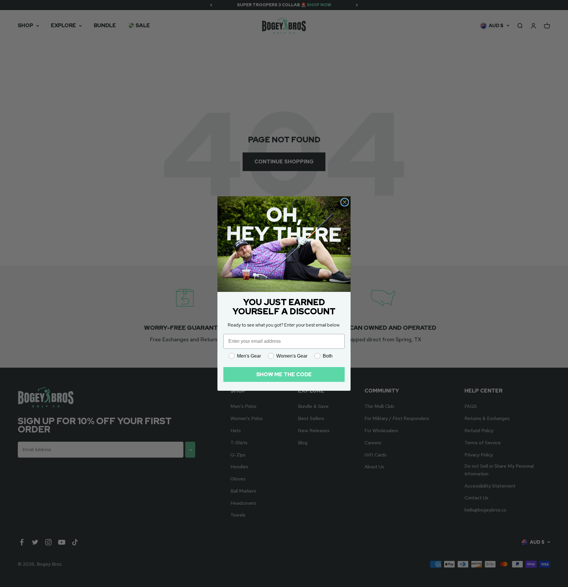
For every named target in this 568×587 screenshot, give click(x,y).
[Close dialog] (344, 202)
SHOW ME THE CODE (284, 374)
